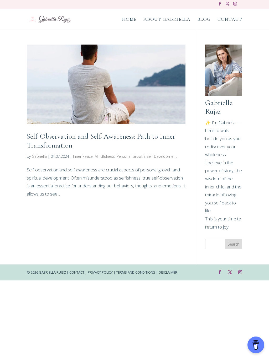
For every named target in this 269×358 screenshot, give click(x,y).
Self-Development (162, 156)
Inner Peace (83, 156)
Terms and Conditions (135, 272)
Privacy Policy (100, 272)
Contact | (78, 272)
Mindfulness (105, 156)
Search (233, 244)
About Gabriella (166, 19)
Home (129, 19)
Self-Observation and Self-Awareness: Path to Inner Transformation (101, 141)
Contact (230, 19)
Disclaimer (168, 272)
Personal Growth (131, 156)
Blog (204, 19)
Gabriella (39, 156)
